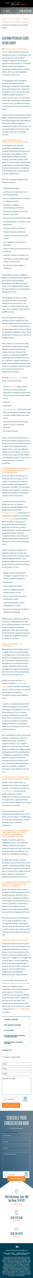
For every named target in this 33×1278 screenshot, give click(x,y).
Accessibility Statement (19, 1254)
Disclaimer (10, 1253)
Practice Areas (14, 19)
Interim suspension (10, 409)
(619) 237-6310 (17, 1009)
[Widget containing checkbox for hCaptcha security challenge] (15, 1099)
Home (4, 19)
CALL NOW (16, 1220)
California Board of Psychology (16, 49)
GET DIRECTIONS (16, 1204)
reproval (12, 387)
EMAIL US (16, 1236)
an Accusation (7, 519)
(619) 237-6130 (25, 10)
